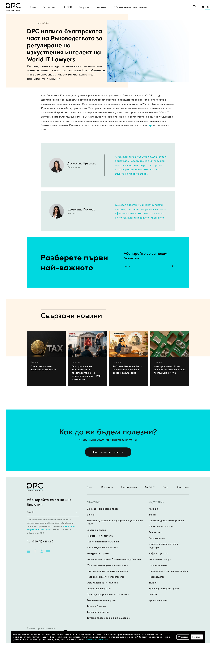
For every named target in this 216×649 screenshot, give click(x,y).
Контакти (101, 7)
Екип (33, 7)
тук (151, 125)
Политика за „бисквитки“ (97, 639)
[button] (49, 7)
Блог (165, 487)
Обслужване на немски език (131, 7)
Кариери (107, 487)
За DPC (67, 7)
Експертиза (129, 487)
